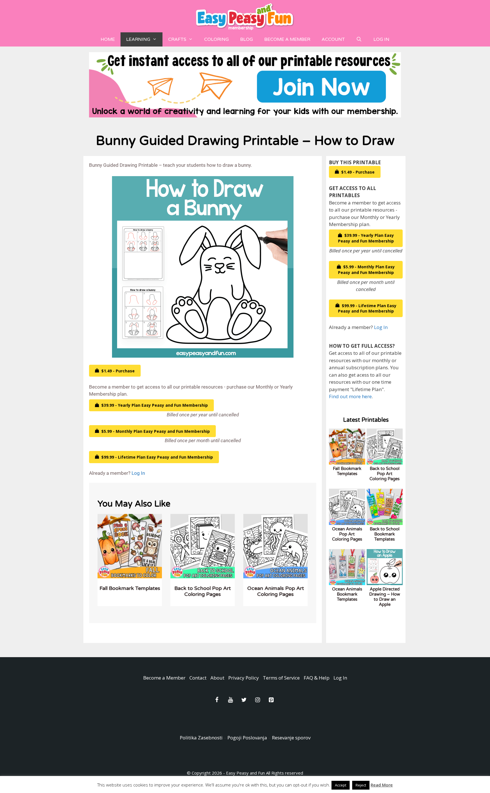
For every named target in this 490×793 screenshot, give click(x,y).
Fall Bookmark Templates (130, 588)
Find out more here (350, 396)
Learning (138, 39)
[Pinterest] (271, 700)
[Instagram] (257, 700)
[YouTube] (230, 700)
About (217, 677)
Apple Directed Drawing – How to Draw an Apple (384, 597)
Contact (197, 677)
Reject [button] (361, 785)
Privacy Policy (243, 677)
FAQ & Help (317, 677)
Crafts (177, 39)
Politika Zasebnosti (201, 737)
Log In (381, 39)
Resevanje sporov (291, 737)
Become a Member (287, 39)
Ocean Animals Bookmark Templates (347, 594)
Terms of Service (281, 677)
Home (108, 39)
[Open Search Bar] (359, 39)
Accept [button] (340, 785)
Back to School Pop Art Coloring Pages (202, 591)
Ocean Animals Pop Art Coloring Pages (275, 591)
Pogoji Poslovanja (247, 737)
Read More (382, 785)
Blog (246, 39)
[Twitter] (244, 700)
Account (333, 39)
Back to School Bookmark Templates (385, 534)
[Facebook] (216, 700)
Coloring (216, 39)
